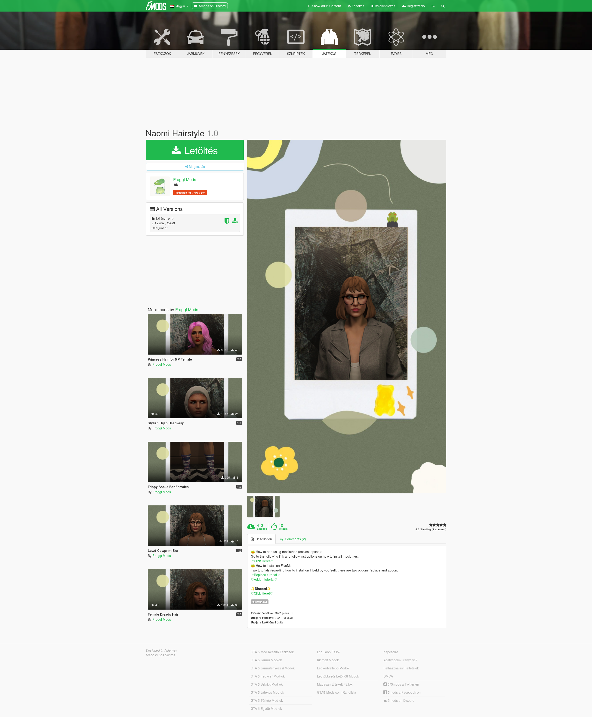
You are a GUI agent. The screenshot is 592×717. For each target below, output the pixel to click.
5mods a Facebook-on (404, 692)
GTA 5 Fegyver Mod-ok (268, 676)
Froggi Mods (184, 179)
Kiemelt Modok (328, 660)
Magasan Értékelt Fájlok (334, 684)
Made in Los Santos (160, 655)
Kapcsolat (390, 652)
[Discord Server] (175, 184)
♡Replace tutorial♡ (265, 574)
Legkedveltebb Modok (333, 668)
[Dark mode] (433, 6)
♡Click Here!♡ (262, 561)
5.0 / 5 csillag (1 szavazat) (431, 529)
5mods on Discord (400, 700)
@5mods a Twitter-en (403, 684)
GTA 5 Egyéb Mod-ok (266, 708)
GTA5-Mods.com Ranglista (336, 692)
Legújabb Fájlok (328, 652)
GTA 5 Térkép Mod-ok (267, 700)
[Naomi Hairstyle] (347, 317)
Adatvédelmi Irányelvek (400, 660)
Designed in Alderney (161, 650)
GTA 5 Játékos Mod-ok (267, 692)
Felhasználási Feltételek (401, 668)
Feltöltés (357, 5)
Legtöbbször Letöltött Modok (338, 676)
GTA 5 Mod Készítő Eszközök (272, 652)
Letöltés (200, 150)
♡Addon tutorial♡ (264, 579)
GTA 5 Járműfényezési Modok (273, 668)
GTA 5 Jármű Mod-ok (266, 660)
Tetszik (283, 528)
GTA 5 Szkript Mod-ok (267, 684)
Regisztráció (415, 5)
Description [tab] (263, 539)
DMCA (388, 676)
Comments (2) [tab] (294, 539)
